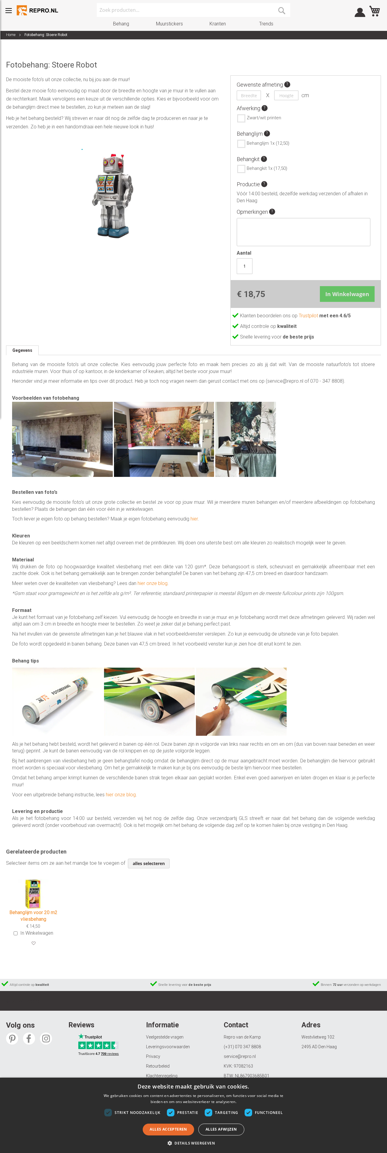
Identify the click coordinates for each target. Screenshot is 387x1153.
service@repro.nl (240, 1056)
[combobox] (193, 10)
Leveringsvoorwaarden (168, 1046)
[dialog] (193, 1115)
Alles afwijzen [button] (221, 1129)
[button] (33, 943)
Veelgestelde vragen (165, 1037)
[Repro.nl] (38, 10)
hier (194, 519)
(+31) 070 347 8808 (242, 1046)
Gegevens (22, 350)
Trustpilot (309, 316)
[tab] (22, 350)
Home (10, 35)
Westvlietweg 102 (317, 1037)
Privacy (153, 1056)
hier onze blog (152, 583)
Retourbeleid (158, 1066)
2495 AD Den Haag (319, 1046)
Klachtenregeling (161, 1075)
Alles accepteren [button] (168, 1129)
